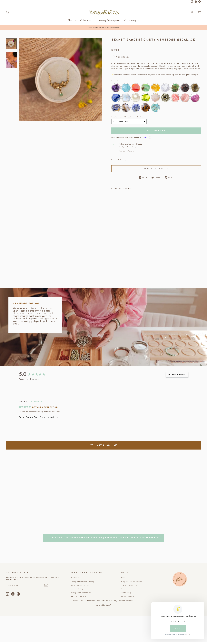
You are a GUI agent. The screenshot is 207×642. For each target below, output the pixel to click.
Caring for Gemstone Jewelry (82, 582)
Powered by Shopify (103, 605)
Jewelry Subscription (109, 20)
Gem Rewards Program (80, 585)
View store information (126, 151)
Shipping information (156, 168)
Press (123, 589)
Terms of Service (127, 596)
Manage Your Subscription (81, 593)
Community (130, 20)
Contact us (75, 578)
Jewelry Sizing (77, 589)
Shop (71, 20)
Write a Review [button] (178, 375)
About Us (124, 578)
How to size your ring (129, 585)
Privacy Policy (126, 593)
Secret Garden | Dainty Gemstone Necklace (38, 417)
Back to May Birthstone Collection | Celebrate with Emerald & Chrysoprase (105, 538)
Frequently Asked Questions (131, 582)
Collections (86, 20)
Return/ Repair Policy (79, 596)
